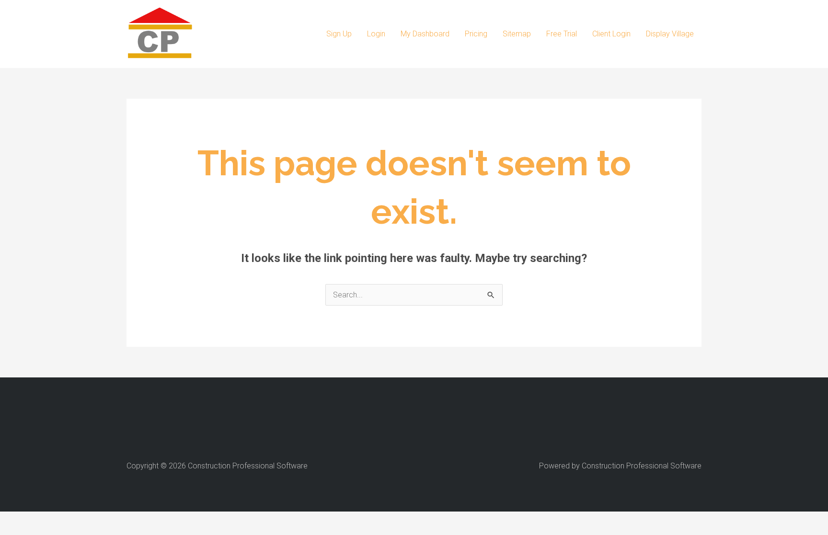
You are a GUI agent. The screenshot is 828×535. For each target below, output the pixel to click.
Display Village (670, 33)
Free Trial (561, 33)
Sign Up (339, 33)
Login (376, 33)
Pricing (476, 33)
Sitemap (517, 33)
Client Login (611, 33)
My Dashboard (425, 33)
